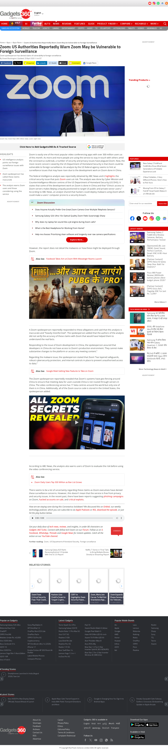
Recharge (140, 23)
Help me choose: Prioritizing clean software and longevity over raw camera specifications (75, 234)
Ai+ (116, 625)
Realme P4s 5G (65, 644)
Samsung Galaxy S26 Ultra (10, 625)
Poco (135, 647)
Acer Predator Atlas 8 (93, 641)
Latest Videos (136, 228)
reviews (62, 526)
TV (96, 28)
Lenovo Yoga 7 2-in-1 (67, 654)
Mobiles (26, 28)
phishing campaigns (113, 496)
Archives (36, 730)
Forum (86, 529)
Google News (67, 532)
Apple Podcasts (83, 509)
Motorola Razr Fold (7, 628)
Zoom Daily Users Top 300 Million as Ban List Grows (58, 482)
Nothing (136, 635)
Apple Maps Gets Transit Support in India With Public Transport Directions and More (66, 702)
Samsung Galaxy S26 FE (68, 628)
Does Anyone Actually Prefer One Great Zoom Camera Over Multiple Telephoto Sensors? (75, 209)
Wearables (152, 28)
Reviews (67, 23)
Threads (53, 532)
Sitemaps (37, 723)
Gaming (55, 28)
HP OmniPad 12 (34, 628)
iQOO (117, 647)
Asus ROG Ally (90, 644)
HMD (116, 635)
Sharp (153, 631)
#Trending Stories (8, 669)
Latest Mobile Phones (36, 656)
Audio (89, 28)
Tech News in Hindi (139, 309)
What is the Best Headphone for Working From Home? (59, 228)
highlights (110, 176)
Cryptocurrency (34, 641)
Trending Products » (139, 80)
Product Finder (106, 23)
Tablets (131, 28)
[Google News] (164, 218)
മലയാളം (96, 728)
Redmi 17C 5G (64, 647)
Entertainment (68, 28)
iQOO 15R (4, 657)
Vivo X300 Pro (5, 650)
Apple (117, 628)
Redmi (153, 625)
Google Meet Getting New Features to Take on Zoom (69, 371)
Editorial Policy (64, 730)
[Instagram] (151, 218)
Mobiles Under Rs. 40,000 (10, 638)
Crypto (81, 28)
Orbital (106, 506)
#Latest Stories (7, 695)
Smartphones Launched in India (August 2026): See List (23, 675)
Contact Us (37, 733)
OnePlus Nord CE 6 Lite (36, 631)
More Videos (159, 302)
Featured (134, 159)
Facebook (33, 532)
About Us (37, 720)
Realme (136, 650)
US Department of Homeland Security (64, 542)
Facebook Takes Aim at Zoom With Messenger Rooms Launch (74, 258)
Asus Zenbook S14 (7, 644)
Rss (111, 739)
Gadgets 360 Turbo (38, 529)
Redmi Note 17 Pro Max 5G (69, 631)
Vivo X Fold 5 (5, 660)
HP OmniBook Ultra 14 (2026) (39, 644)
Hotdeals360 (119, 28)
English (87, 724)
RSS (94, 509)
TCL (152, 638)
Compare (125, 23)
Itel (116, 650)
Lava (134, 625)
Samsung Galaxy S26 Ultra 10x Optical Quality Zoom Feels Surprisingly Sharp (70, 215)
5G (161, 28)
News (56, 23)
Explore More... (77, 239)
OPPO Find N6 (5, 635)
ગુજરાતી (87, 728)
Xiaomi (153, 644)
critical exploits (76, 499)
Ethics (60, 726)
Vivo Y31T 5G (64, 635)
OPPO (135, 644)
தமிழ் (105, 724)
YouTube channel (49, 536)
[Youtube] (145, 218)
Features (79, 23)
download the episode (107, 509)
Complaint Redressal (66, 736)
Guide (91, 23)
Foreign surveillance (88, 542)
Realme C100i (64, 638)
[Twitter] (138, 218)
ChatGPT (3, 631)
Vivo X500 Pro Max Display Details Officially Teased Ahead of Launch (21, 700)
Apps (9, 43)
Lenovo (136, 628)
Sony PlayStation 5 (35, 625)
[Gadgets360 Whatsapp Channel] (158, 218)
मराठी (118, 724)
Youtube (96, 739)
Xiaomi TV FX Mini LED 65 (94, 638)
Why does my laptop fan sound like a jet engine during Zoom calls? (65, 222)
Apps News (17, 43)
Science (141, 28)
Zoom (63, 179)
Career (60, 720)
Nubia (135, 638)
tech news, (54, 526)
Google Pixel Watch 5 (93, 631)
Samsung (154, 628)
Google (117, 631)
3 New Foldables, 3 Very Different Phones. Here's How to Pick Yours (155, 180)
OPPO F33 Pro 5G (34, 638)
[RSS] (166, 3)
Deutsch (105, 728)
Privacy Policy (63, 723)
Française (115, 728)
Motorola (136, 631)
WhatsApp (43, 532)
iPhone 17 (32, 647)
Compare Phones (34, 659)
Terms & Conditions (66, 733)
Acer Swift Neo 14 (66, 650)
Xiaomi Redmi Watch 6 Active (96, 628)
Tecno (153, 641)
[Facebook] (132, 218)
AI (26, 23)
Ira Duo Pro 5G (64, 657)
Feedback (37, 726)
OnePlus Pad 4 (33, 635)
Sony (153, 635)
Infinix (117, 644)
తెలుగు (111, 724)
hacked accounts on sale (51, 499)
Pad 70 (87, 625)
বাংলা (99, 724)
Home (4, 23)
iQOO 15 (3, 647)
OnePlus (136, 641)
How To (46, 28)
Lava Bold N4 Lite (65, 641)
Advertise (37, 739)
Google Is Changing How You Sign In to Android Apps (109, 700)
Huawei (117, 641)
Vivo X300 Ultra (6, 641)
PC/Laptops (105, 28)
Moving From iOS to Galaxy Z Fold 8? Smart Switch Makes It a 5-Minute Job (154, 191)
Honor (117, 638)
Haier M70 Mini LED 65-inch (95, 635)
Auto (47, 23)
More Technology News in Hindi (152, 369)
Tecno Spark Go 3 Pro (67, 625)
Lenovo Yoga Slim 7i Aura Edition (12, 654)
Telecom (36, 28)
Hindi (93, 724)
